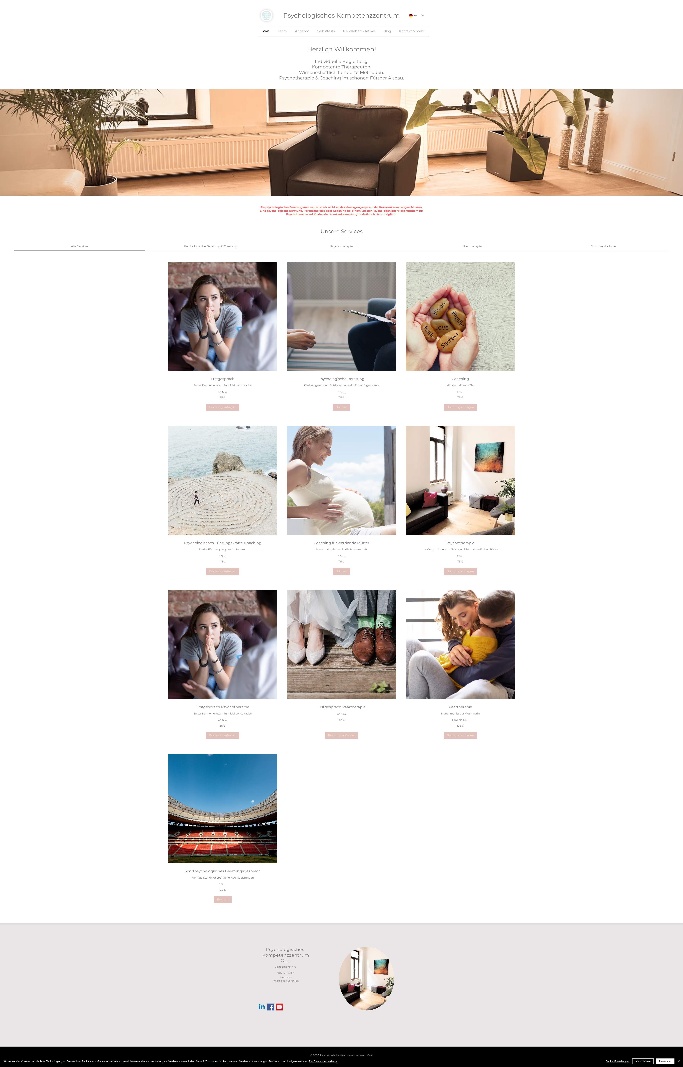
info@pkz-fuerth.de (286, 980)
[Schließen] (679, 1061)
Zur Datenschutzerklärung (323, 1061)
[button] (222, 407)
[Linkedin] (261, 1007)
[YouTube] (279, 1007)
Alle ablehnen (643, 1061)
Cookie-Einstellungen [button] (617, 1061)
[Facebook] (270, 1007)
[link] (80, 246)
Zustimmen (665, 1061)
